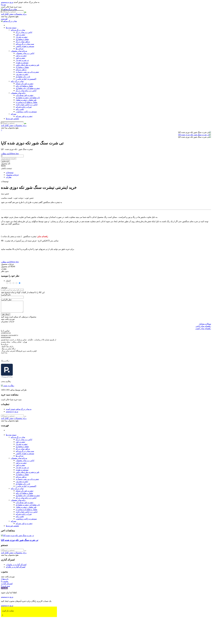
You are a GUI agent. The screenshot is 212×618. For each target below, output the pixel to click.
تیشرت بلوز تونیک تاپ (24, 95)
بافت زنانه (20, 109)
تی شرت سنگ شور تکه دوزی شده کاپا (19, 540)
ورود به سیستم (12, 411)
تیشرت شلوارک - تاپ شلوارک (28, 88)
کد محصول (5, 266)
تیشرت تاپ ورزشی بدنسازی (27, 72)
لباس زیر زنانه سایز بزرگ (26, 90)
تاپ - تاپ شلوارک (23, 77)
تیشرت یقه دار (21, 37)
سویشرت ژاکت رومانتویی (26, 111)
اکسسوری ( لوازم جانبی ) (26, 79)
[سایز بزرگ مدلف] (9, 9)
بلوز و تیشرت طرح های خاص (27, 65)
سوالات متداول (205, 324)
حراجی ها (19, 49)
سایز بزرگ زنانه (17, 81)
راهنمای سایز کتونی (203, 328)
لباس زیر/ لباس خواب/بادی (26, 104)
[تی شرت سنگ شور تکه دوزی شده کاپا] (194, 135)
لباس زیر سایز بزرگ (24, 32)
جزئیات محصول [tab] (12, 175)
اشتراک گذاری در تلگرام (15, 567)
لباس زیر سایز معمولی (25, 53)
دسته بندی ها (11, 28)
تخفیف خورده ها (12, 118)
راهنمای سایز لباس (203, 326)
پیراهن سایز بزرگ (23, 42)
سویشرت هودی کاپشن (25, 46)
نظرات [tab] (8, 177)
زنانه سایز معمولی (18, 93)
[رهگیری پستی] (7, 386)
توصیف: (4, 287)
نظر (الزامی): (6, 300)
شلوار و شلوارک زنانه (24, 86)
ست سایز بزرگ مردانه (25, 44)
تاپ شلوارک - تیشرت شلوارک (28, 97)
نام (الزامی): (6, 295)
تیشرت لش (20, 58)
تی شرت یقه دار (22, 60)
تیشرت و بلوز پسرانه (24, 116)
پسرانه (13, 114)
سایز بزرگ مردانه (18, 30)
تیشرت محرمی (22, 74)
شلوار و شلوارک (22, 39)
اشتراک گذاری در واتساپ (16, 564)
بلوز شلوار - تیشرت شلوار (26, 100)
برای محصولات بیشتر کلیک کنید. (14, 14)
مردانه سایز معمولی (19, 51)
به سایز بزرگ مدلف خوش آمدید (19, 409)
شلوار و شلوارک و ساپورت (26, 102)
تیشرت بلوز (20, 35)
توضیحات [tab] (9, 172)
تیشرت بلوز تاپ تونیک (24, 83)
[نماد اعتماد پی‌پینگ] (7, 377)
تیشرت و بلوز (21, 56)
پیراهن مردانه (21, 70)
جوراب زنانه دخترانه (24, 107)
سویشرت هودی (22, 63)
